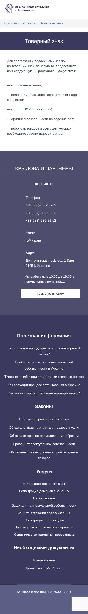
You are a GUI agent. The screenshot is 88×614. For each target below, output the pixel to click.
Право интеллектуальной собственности (44, 444)
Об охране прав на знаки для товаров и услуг (44, 427)
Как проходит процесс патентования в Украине (44, 385)
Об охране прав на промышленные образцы (44, 436)
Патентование (44, 498)
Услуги (44, 471)
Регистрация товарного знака (44, 484)
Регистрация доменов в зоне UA (44, 491)
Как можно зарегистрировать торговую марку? (44, 393)
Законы (44, 406)
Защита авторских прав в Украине (44, 513)
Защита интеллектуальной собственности (44, 505)
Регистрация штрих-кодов (44, 520)
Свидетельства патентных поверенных (44, 534)
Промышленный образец (44, 568)
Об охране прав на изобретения (44, 419)
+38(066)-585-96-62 (41, 205)
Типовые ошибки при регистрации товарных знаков (44, 376)
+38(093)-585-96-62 (41, 220)
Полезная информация (44, 335)
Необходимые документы (44, 547)
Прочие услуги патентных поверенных (44, 527)
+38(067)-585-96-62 (41, 213)
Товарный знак (44, 560)
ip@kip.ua (33, 240)
